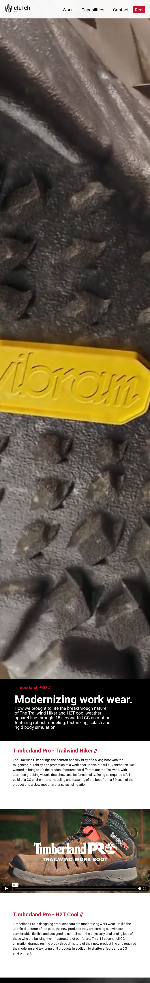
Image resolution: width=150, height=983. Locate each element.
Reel (139, 9)
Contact (121, 9)
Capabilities (92, 9)
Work (68, 9)
